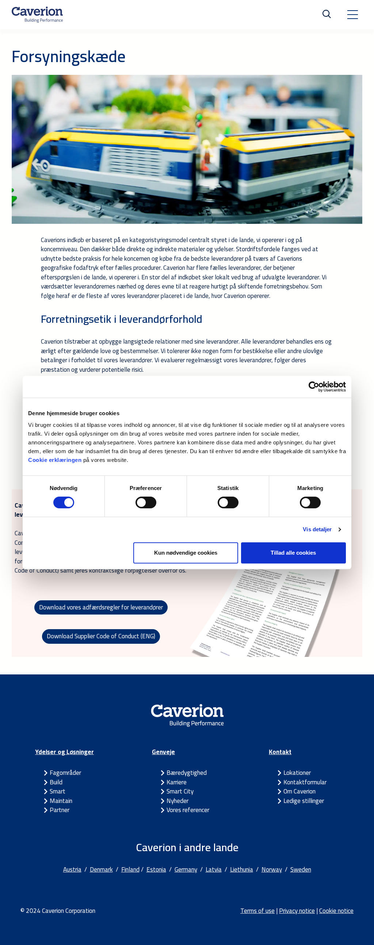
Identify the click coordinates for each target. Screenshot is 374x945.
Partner (59, 810)
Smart (57, 791)
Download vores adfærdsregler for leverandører (101, 607)
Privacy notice (297, 911)
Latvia (214, 869)
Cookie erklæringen (55, 460)
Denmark (101, 869)
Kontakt (280, 752)
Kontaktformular (305, 782)
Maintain (61, 801)
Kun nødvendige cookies (185, 553)
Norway (272, 869)
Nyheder (177, 801)
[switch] (146, 502)
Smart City (180, 791)
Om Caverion (299, 791)
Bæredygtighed (187, 772)
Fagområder (65, 772)
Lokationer (297, 772)
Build (56, 782)
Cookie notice (336, 911)
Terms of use (257, 911)
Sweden (300, 869)
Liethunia (241, 869)
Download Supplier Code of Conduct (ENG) (101, 636)
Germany (186, 869)
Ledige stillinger (303, 801)
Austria (72, 869)
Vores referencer (188, 810)
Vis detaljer (317, 529)
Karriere (177, 782)
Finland (130, 869)
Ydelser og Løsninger (64, 752)
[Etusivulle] (37, 14)
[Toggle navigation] (352, 14)
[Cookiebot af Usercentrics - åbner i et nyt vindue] (314, 386)
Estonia (156, 869)
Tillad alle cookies (293, 553)
